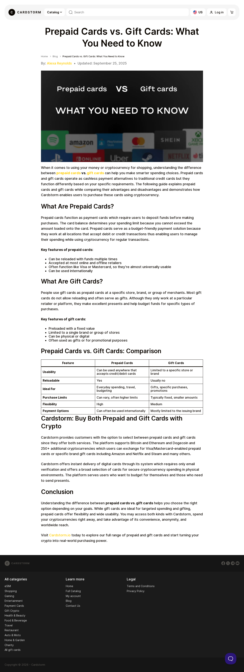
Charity (9, 645)
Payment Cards (14, 605)
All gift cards (13, 649)
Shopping (11, 591)
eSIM (8, 586)
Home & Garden (15, 640)
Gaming (9, 596)
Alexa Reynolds (59, 63)
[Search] (71, 12)
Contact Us (73, 605)
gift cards (95, 173)
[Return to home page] (24, 12)
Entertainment (14, 600)
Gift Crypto (12, 610)
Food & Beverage (16, 620)
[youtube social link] (237, 563)
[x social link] (228, 563)
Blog (55, 56)
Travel (9, 625)
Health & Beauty (15, 615)
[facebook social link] (223, 563)
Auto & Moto (13, 635)
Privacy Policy (135, 591)
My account (73, 596)
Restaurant (12, 630)
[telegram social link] (233, 563)
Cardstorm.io (60, 535)
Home (44, 56)
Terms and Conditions (141, 586)
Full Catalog (73, 591)
